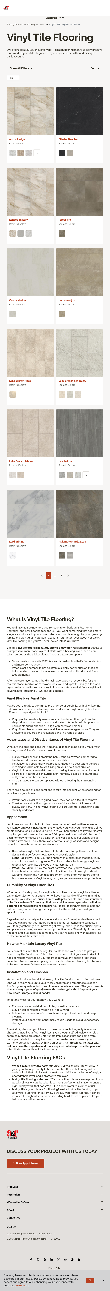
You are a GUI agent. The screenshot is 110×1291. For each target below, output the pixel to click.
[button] (53, 18)
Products (12, 1186)
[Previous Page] (42, 575)
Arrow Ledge (17, 139)
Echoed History (18, 219)
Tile (11, 78)
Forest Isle (64, 219)
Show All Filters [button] (19, 68)
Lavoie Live (65, 461)
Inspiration (13, 1194)
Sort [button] (93, 68)
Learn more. (22, 1285)
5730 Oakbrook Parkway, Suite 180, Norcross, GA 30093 (33, 1239)
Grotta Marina (17, 300)
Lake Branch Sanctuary (72, 380)
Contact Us (13, 1217)
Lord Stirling (16, 541)
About (10, 1210)
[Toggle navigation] (104, 8)
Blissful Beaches (68, 139)
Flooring (31, 24)
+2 (86, 475)
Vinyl (42, 24)
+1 (37, 153)
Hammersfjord (67, 300)
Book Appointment (27, 1163)
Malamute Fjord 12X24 (72, 541)
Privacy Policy (54, 1268)
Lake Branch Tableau (21, 461)
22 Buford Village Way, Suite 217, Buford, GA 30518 (31, 1234)
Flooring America (14, 24)
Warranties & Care (18, 1202)
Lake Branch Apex (20, 380)
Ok (90, 1280)
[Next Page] (68, 575)
